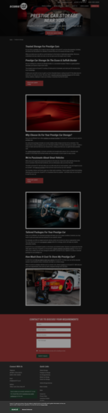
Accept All (15, 409)
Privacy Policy (44, 405)
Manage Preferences (27, 409)
